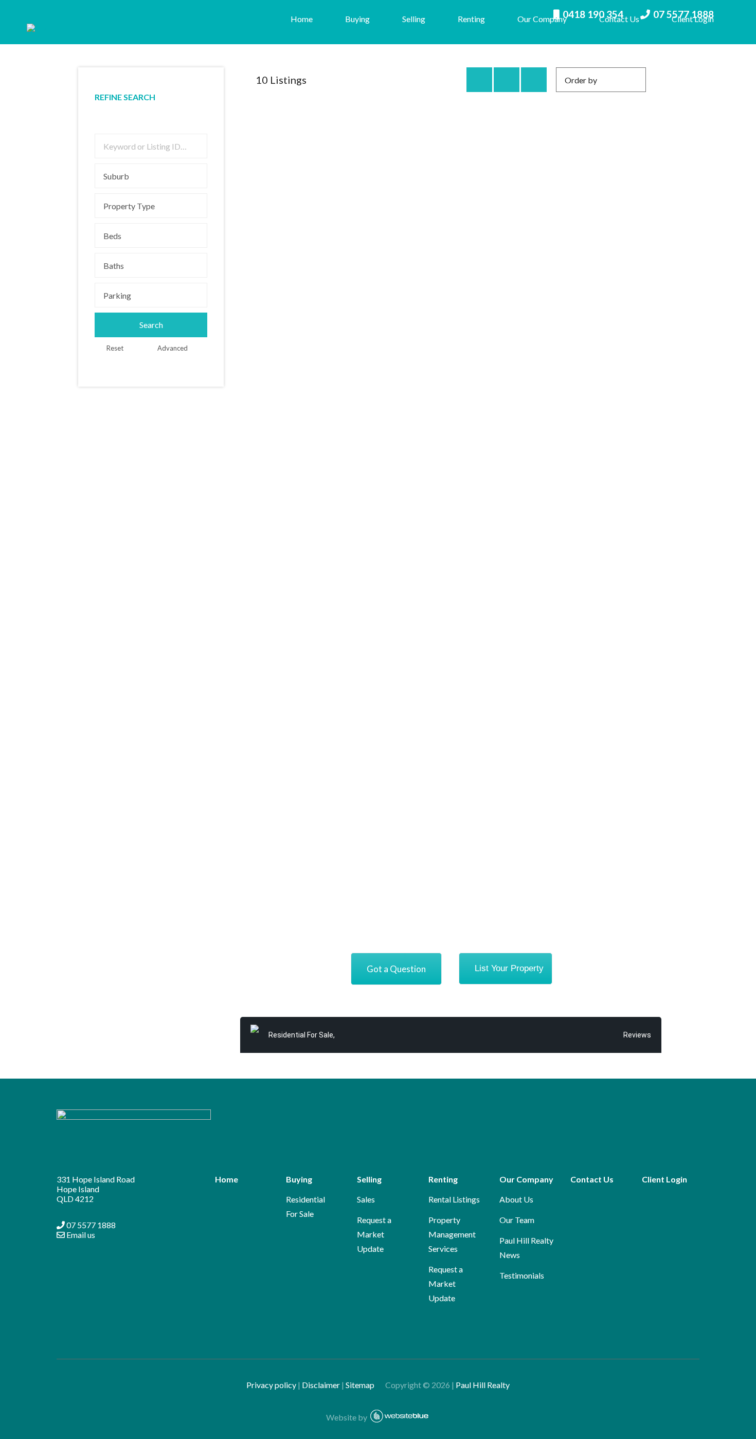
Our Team (516, 1220)
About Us (516, 1199)
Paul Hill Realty (483, 1385)
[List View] (534, 79)
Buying (357, 19)
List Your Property (509, 968)
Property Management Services (452, 1234)
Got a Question (396, 968)
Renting (471, 19)
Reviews (637, 1035)
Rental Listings (454, 1199)
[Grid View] (506, 79)
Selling (413, 19)
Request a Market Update (374, 1234)
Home (302, 19)
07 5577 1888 (90, 1225)
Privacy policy (271, 1385)
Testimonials (521, 1275)
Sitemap (365, 1385)
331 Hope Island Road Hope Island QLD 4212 (96, 1189)
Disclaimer (321, 1385)
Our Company (542, 19)
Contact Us (619, 19)
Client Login (693, 19)
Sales (366, 1199)
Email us (80, 1235)
